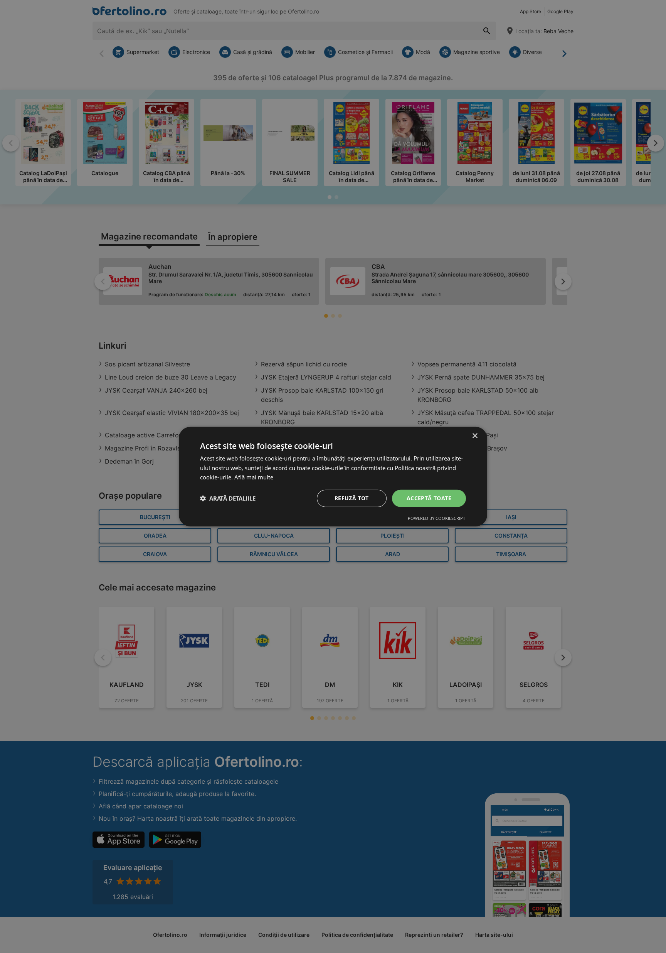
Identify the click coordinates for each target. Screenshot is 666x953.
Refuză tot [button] (352, 498)
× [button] (475, 436)
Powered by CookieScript (436, 518)
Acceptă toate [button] (429, 498)
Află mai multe (253, 477)
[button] (228, 498)
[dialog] (333, 476)
